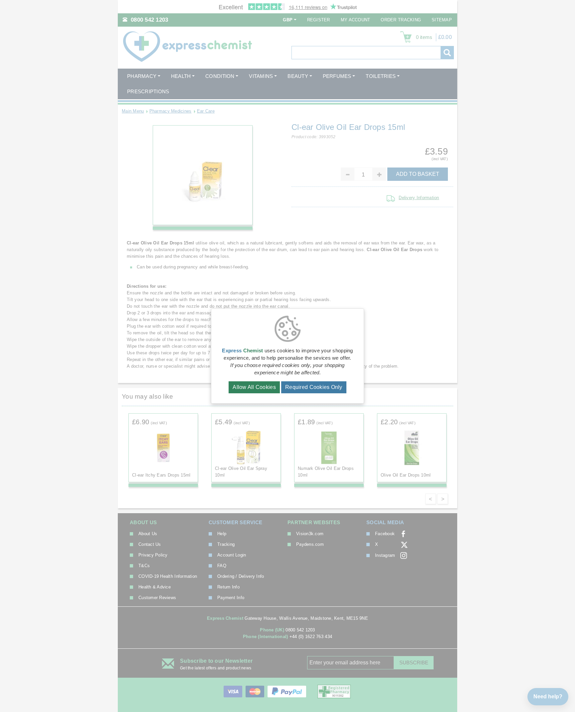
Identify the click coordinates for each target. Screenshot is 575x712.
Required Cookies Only (313, 387)
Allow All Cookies (254, 387)
